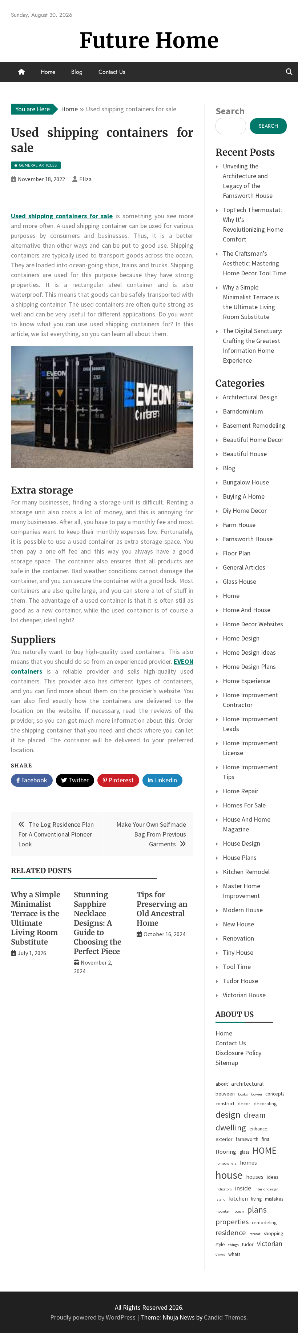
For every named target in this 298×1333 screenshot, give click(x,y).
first (265, 1139)
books (243, 1094)
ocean (239, 1211)
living (256, 1199)
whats (234, 1254)
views (220, 1254)
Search (230, 111)
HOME (265, 1150)
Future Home (149, 40)
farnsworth (247, 1139)
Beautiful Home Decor (253, 439)
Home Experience (246, 681)
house (229, 1175)
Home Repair (240, 791)
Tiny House (238, 952)
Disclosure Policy (238, 1053)
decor (244, 1103)
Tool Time (237, 966)
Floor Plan (236, 553)
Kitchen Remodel (246, 871)
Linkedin (165, 780)
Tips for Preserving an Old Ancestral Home (162, 908)
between (225, 1093)
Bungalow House (246, 482)
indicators (224, 1189)
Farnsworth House (248, 539)
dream (255, 1115)
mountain (223, 1211)
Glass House (239, 581)
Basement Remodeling (254, 425)
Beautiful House (245, 454)
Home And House (246, 610)
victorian (269, 1243)
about (222, 1084)
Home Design (241, 638)
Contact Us (111, 72)
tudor (248, 1244)
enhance (258, 1128)
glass (244, 1152)
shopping (273, 1233)
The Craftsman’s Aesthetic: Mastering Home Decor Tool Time (254, 263)
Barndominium (243, 411)
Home (48, 72)
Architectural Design (250, 397)
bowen (256, 1094)
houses (254, 1176)
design (228, 1114)
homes (248, 1162)
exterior (224, 1139)
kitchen (238, 1198)
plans (257, 1209)
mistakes (274, 1199)
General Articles (244, 567)
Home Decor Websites (253, 624)
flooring (226, 1151)
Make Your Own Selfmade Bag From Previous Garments (151, 834)
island (221, 1199)
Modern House (243, 910)
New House (238, 924)
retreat (255, 1234)
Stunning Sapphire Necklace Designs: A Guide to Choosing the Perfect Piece (98, 923)
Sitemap (227, 1062)
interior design (266, 1189)
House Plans (240, 857)
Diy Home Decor (245, 510)
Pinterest (120, 780)
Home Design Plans (249, 666)
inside (243, 1188)
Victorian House (244, 995)
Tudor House (240, 981)
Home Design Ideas (249, 652)
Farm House (239, 524)
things (233, 1244)
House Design (241, 843)
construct (225, 1103)
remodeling (264, 1222)
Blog (76, 72)
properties (232, 1221)
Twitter (78, 780)
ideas (272, 1177)
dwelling (231, 1127)
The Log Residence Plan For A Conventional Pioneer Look (56, 834)
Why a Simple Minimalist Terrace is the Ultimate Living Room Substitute (35, 918)
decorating (265, 1103)
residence (231, 1232)
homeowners (226, 1163)
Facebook (33, 780)
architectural (247, 1083)
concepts (274, 1093)
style (220, 1244)
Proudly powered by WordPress (93, 1317)
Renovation (238, 938)
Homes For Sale (244, 805)
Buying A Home (244, 496)
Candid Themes (225, 1317)
